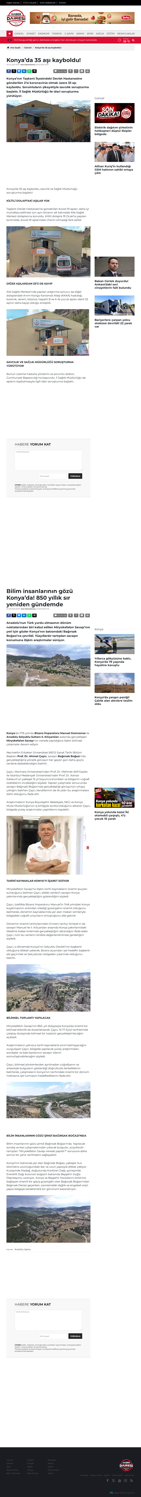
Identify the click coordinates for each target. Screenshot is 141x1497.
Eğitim (111, 33)
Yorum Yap (61, 71)
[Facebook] (8, 71)
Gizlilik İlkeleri (117, 1475)
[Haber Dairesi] (16, 17)
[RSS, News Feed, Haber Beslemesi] (131, 1480)
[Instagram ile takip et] (126, 1480)
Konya (80, 33)
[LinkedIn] (24, 71)
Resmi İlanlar (126, 33)
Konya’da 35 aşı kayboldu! (48, 47)
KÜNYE (62, 3)
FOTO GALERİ (29, 3)
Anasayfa (84, 1475)
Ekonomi (43, 33)
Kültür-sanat (53, 1470)
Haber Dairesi (13, 3)
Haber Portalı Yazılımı (124, 1493)
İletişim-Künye (96, 1475)
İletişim (107, 1475)
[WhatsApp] (29, 71)
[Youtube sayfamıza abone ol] (119, 1480)
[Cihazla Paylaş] (34, 71)
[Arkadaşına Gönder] (82, 71)
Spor (90, 33)
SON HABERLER (47, 3)
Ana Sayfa (15, 47)
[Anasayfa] (9, 34)
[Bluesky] (19, 71)
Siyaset (31, 33)
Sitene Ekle (129, 1475)
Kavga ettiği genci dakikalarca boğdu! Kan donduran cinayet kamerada (58, 40)
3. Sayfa (69, 33)
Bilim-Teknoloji (13, 1473)
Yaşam (51, 1473)
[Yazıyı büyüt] (70, 71)
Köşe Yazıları (32, 1473)
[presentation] (8, 40)
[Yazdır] (87, 71)
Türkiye (57, 33)
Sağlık (100, 33)
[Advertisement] (48, 163)
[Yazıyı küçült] (76, 71)
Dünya (30, 1470)
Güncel (19, 33)
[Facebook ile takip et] (108, 1480)
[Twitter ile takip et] (114, 1480)
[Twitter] (14, 71)
